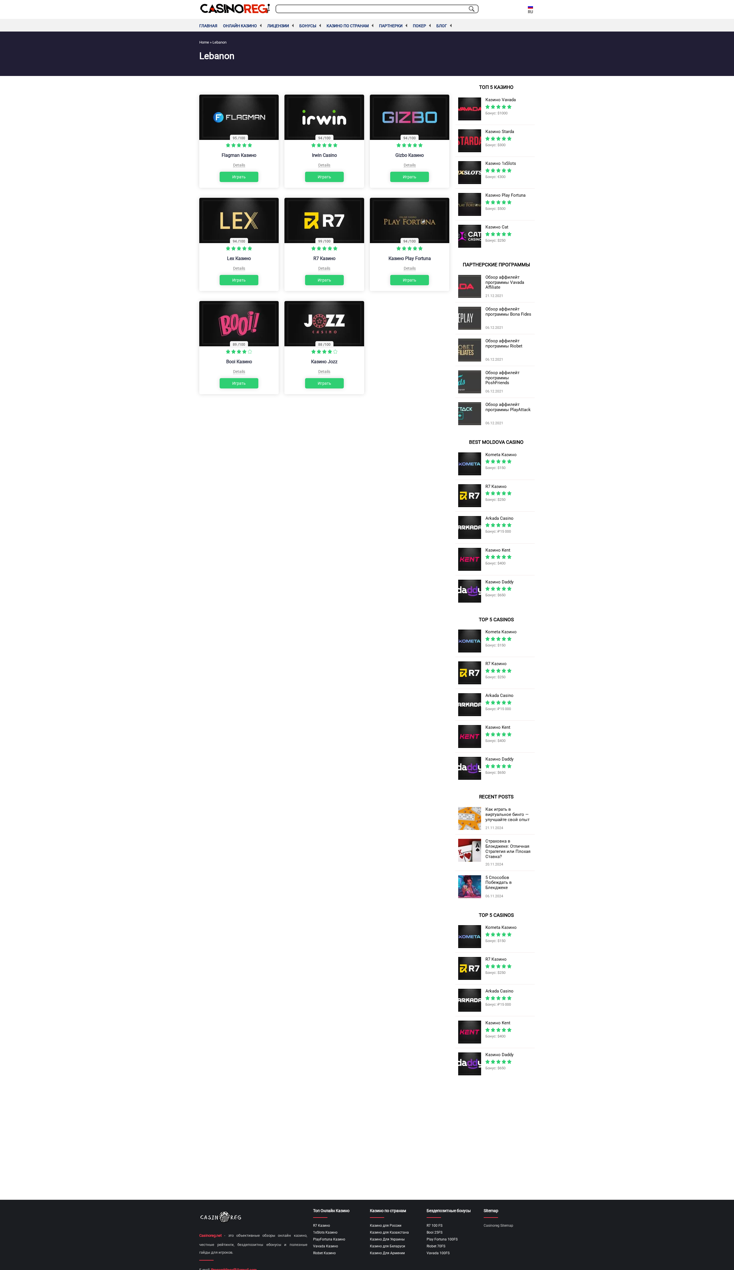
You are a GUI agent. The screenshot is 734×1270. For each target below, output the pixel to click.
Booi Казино (239, 361)
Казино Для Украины (387, 1239)
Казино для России (385, 1226)
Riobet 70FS (436, 1246)
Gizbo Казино (409, 155)
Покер (419, 26)
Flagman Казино (239, 155)
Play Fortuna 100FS (442, 1239)
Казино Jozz (324, 361)
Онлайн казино (240, 26)
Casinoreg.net (210, 1235)
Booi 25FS (434, 1232)
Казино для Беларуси (387, 1246)
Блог (441, 26)
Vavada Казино (325, 1246)
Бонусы (307, 26)
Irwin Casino (324, 155)
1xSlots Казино (325, 1232)
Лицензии (278, 26)
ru (530, 11)
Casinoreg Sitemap (498, 1226)
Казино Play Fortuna (410, 258)
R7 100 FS (434, 1226)
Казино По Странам (348, 26)
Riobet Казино (324, 1253)
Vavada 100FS (438, 1253)
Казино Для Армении (387, 1253)
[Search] (472, 9)
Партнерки (391, 26)
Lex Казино (239, 258)
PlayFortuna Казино (329, 1239)
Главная (208, 26)
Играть (239, 177)
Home (204, 42)
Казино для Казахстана (389, 1232)
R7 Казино (324, 258)
